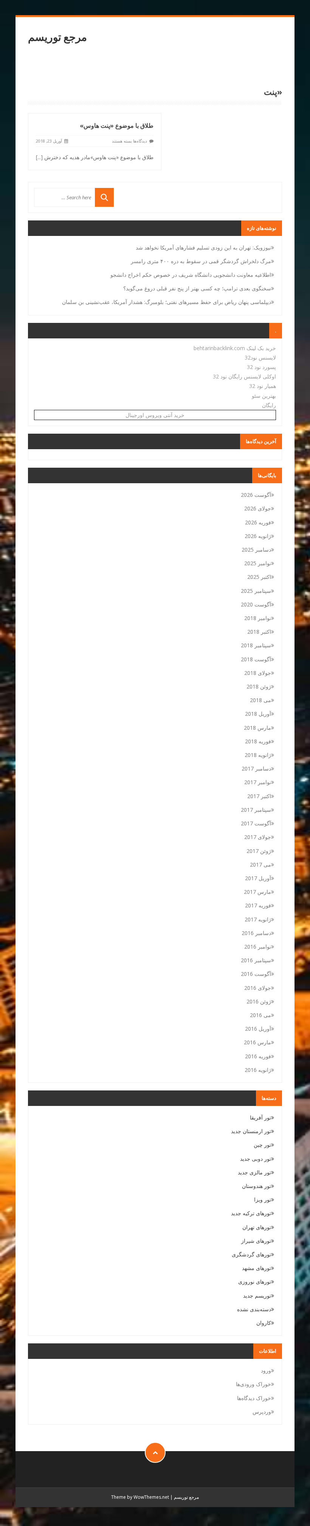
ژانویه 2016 (258, 1069)
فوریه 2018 (258, 741)
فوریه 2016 (258, 1056)
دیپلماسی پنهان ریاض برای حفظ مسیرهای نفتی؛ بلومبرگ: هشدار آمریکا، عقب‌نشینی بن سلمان (166, 302)
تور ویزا (262, 1199)
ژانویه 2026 (258, 536)
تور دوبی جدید (255, 1158)
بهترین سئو (264, 395)
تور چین (262, 1144)
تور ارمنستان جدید (251, 1131)
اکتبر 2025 (259, 576)
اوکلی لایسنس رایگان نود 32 (244, 376)
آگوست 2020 (256, 604)
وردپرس (262, 1411)
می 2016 (260, 1015)
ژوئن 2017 (258, 850)
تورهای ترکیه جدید (251, 1213)
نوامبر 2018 (257, 618)
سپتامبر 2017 (256, 809)
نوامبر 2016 (257, 946)
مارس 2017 (257, 891)
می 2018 (260, 700)
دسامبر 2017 (256, 768)
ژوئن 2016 (258, 1001)
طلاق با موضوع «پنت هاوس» (116, 125)
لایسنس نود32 (260, 357)
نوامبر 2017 (257, 782)
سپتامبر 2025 (256, 590)
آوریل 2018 (258, 713)
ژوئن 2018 (258, 686)
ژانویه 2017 (258, 919)
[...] (39, 157)
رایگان (269, 405)
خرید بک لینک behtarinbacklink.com (235, 348)
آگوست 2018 (256, 659)
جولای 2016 (257, 987)
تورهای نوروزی (254, 1281)
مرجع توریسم (57, 37)
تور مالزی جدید (254, 1172)
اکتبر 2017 (259, 796)
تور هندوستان (256, 1185)
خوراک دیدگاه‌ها (254, 1398)
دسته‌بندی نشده (254, 1309)
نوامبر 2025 (257, 563)
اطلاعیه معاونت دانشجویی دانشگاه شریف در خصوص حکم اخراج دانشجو (190, 274)
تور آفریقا (260, 1117)
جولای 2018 (257, 672)
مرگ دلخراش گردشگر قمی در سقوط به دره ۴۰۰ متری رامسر (201, 261)
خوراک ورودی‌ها (253, 1384)
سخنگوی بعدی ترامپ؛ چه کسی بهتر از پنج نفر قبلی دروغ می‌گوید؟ (197, 288)
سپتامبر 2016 (256, 960)
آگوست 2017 (256, 823)
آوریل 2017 (258, 878)
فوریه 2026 (258, 522)
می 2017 (260, 864)
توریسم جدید (257, 1295)
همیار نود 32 (262, 385)
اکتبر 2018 (259, 631)
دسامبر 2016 (256, 933)
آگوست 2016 (256, 973)
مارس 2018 (257, 727)
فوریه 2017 (258, 905)
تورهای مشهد (256, 1268)
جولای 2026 (257, 508)
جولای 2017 (257, 837)
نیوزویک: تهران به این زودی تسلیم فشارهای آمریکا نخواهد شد (203, 247)
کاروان (263, 1322)
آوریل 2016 (258, 1028)
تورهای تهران (256, 1227)
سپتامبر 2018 (256, 645)
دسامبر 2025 (256, 549)
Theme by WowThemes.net (140, 1497)
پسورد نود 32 (261, 367)
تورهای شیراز (256, 1240)
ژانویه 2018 (258, 754)
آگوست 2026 (256, 494)
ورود (266, 1370)
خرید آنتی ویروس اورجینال (155, 415)
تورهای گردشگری (251, 1254)
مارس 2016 (257, 1042)
